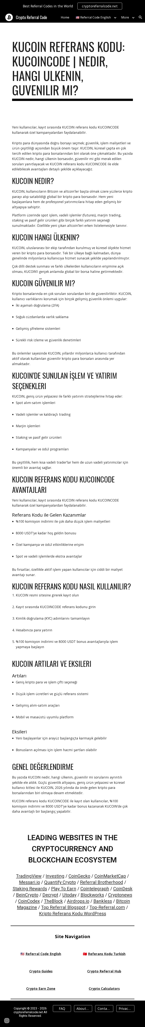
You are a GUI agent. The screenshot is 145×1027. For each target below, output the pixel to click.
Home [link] (65, 17)
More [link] (125, 17)
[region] (72, 6)
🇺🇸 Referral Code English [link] (93, 17)
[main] (72, 70)
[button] (140, 17)
